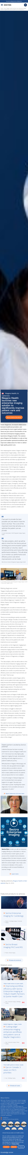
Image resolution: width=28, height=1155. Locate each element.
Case (5, 8)
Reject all (14, 1147)
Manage (21, 1147)
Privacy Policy (15, 1144)
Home (2, 8)
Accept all (6, 1147)
